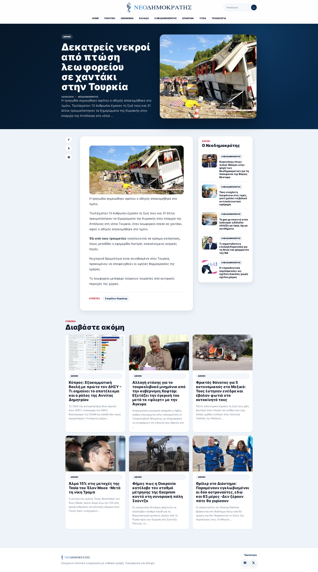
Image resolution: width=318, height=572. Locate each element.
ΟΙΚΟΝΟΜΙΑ (127, 18)
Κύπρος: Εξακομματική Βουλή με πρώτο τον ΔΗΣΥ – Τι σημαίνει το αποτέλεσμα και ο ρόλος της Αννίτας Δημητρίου (95, 391)
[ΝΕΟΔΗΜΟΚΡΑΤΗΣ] (159, 7)
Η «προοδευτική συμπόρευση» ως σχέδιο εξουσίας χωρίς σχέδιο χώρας (233, 272)
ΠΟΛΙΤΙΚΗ (109, 18)
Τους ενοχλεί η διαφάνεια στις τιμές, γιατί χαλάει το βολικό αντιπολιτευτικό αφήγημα (233, 198)
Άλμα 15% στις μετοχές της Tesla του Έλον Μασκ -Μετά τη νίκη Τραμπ (94, 487)
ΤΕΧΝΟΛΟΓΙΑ (219, 18)
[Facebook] (244, 562)
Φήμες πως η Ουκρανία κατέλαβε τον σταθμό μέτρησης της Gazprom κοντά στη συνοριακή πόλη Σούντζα (157, 492)
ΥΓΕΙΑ (202, 18)
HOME (95, 18)
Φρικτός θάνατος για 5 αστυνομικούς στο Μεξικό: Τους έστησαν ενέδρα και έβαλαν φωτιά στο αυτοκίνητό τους (221, 391)
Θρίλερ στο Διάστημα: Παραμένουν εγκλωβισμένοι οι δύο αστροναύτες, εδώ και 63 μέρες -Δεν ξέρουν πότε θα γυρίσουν (222, 492)
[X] (253, 562)
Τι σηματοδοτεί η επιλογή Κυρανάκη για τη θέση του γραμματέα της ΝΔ (234, 248)
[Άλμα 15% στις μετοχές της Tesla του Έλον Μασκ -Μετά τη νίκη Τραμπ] (95, 453)
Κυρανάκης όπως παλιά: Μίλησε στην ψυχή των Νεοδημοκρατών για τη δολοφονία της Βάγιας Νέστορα (234, 169)
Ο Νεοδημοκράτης (231, 156)
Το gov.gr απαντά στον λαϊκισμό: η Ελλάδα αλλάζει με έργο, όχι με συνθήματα (233, 224)
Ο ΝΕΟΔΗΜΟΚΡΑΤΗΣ (165, 18)
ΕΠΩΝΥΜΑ (188, 18)
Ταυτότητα (250, 555)
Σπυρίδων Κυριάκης (116, 298)
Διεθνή (67, 37)
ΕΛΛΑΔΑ (144, 18)
